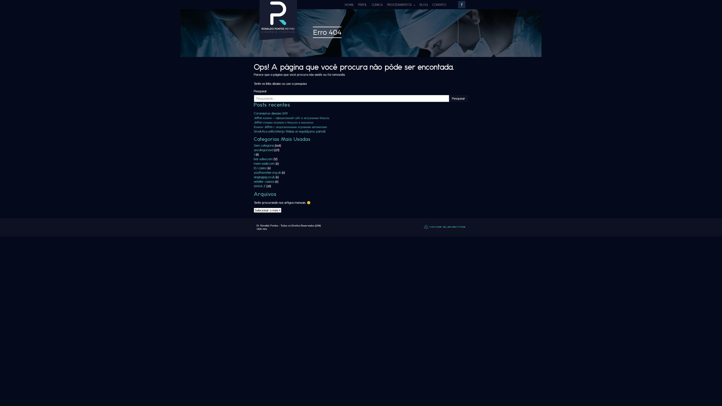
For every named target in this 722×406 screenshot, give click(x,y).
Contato (439, 5)
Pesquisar (260, 91)
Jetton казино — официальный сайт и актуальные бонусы (291, 118)
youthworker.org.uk (267, 172)
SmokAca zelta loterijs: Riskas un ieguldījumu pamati (289, 131)
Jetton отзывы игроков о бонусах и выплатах (283, 122)
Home (349, 5)
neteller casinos (264, 181)
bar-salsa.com (263, 159)
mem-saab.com (264, 163)
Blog (424, 5)
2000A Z (259, 186)
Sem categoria (264, 145)
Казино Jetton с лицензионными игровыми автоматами (290, 127)
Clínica (377, 5)
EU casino (260, 168)
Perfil (362, 5)
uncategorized (263, 150)
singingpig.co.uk (264, 177)
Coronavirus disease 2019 (271, 113)
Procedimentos (400, 5)
